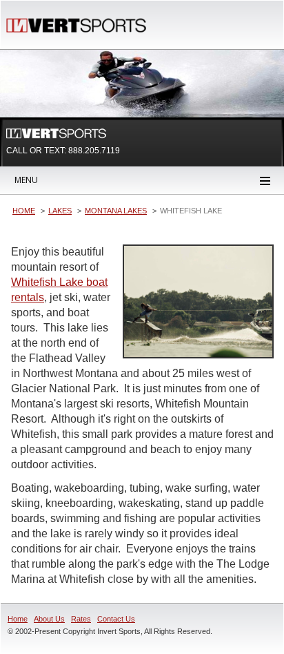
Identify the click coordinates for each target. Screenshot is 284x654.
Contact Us (116, 619)
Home (18, 619)
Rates (81, 619)
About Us (49, 619)
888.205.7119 (94, 150)
